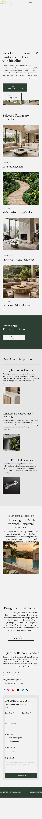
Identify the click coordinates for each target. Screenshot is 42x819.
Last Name (26, 713)
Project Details (9, 758)
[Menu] (30, 2)
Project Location (10, 747)
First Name (9, 713)
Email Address (10, 724)
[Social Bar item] (4, 690)
